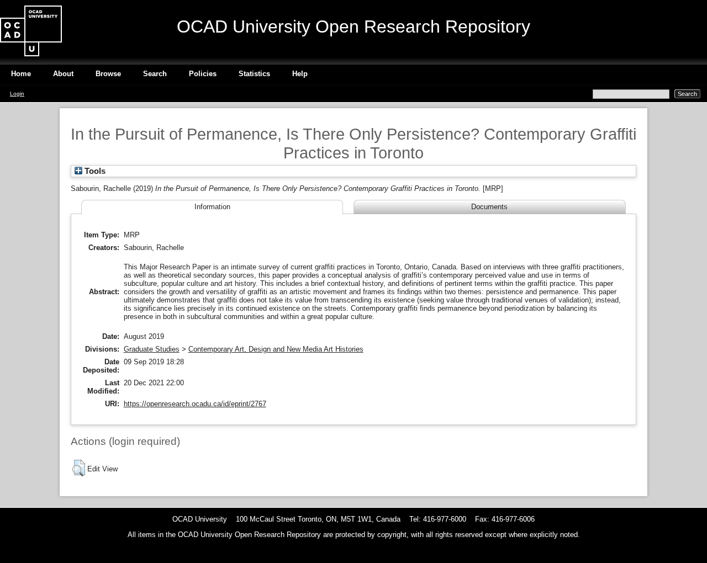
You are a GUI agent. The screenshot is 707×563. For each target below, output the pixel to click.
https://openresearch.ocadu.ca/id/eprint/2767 (195, 404)
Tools (93, 171)
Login (17, 94)
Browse (108, 74)
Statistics (254, 74)
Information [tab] (212, 207)
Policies (203, 74)
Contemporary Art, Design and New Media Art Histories (275, 349)
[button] (78, 468)
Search (155, 74)
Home (21, 74)
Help (300, 74)
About (63, 74)
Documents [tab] (489, 207)
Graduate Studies (152, 349)
